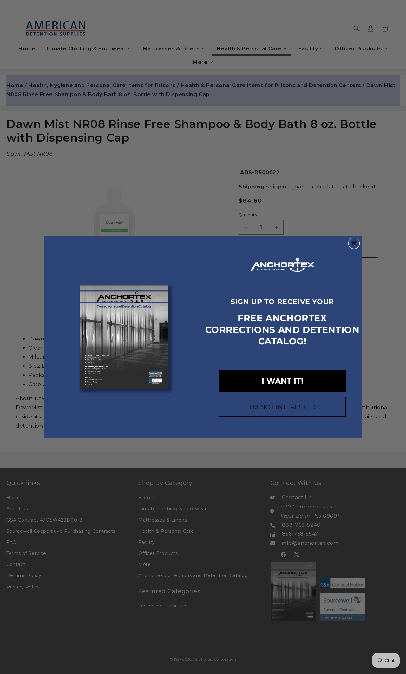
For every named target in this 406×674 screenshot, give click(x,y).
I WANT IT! (282, 380)
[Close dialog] (354, 243)
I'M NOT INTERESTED (282, 407)
